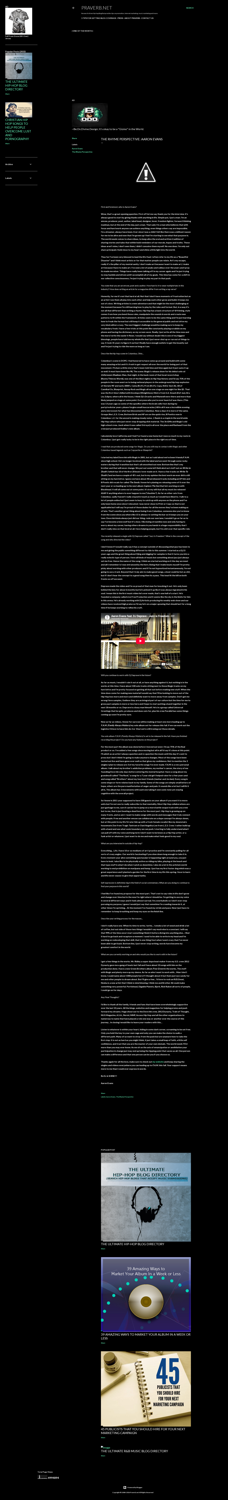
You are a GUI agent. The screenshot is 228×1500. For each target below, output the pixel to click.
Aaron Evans (77, 148)
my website (158, 1061)
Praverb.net (96, 8)
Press (120, 18)
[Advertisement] (146, 1123)
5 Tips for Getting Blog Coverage (98, 18)
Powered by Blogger (134, 1487)
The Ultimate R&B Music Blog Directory (134, 1451)
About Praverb (132, 18)
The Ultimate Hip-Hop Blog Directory (132, 1244)
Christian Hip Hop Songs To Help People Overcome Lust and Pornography (18, 129)
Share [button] (74, 138)
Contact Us (147, 18)
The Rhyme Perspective (82, 152)
